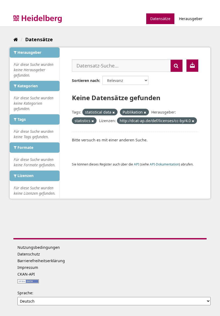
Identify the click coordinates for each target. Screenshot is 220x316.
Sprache (24, 292)
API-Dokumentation (164, 164)
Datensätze (160, 18)
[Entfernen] (113, 112)
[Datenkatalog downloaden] (192, 65)
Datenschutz (28, 254)
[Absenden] (176, 65)
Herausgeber (191, 18)
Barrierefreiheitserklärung (41, 260)
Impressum (27, 267)
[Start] (15, 39)
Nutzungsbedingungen (38, 247)
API (136, 164)
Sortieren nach (85, 80)
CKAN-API (26, 274)
